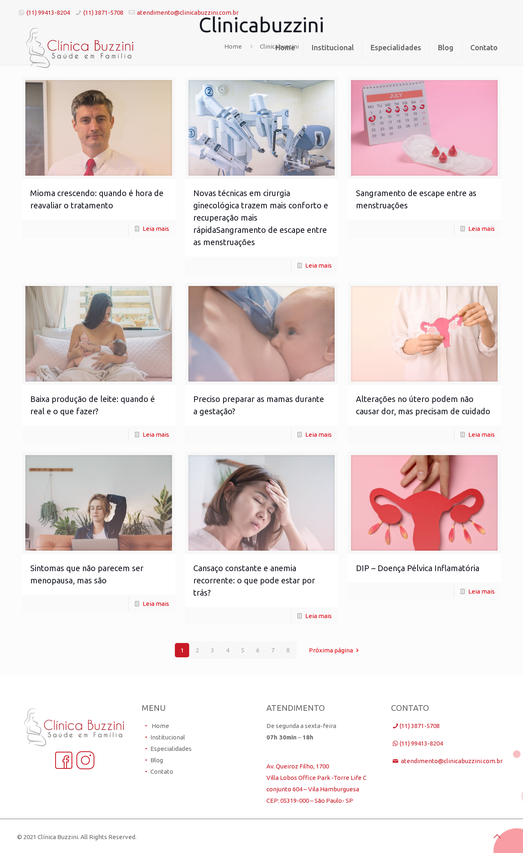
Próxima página (331, 650)
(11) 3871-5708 (103, 12)
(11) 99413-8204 (48, 12)
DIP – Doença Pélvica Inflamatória (417, 568)
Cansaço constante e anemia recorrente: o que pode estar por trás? (254, 580)
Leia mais (156, 228)
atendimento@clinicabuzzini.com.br (188, 12)
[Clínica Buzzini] (80, 47)
